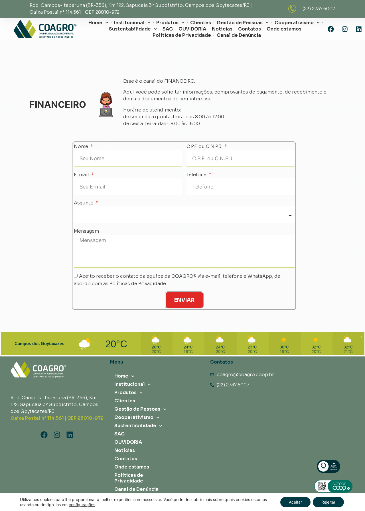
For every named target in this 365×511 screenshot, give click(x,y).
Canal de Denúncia (239, 35)
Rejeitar (328, 502)
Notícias (222, 29)
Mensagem (86, 231)
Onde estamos (284, 29)
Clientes (200, 23)
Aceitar (295, 502)
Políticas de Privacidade (182, 35)
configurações (82, 504)
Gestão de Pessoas (240, 23)
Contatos (249, 29)
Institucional (129, 23)
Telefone (197, 175)
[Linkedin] (358, 29)
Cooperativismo (294, 23)
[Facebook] (331, 29)
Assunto (84, 203)
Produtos (167, 23)
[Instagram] (344, 29)
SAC (168, 29)
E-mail (82, 175)
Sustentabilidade (130, 29)
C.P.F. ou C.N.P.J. (204, 146)
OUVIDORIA (192, 29)
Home (95, 23)
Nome (81, 146)
